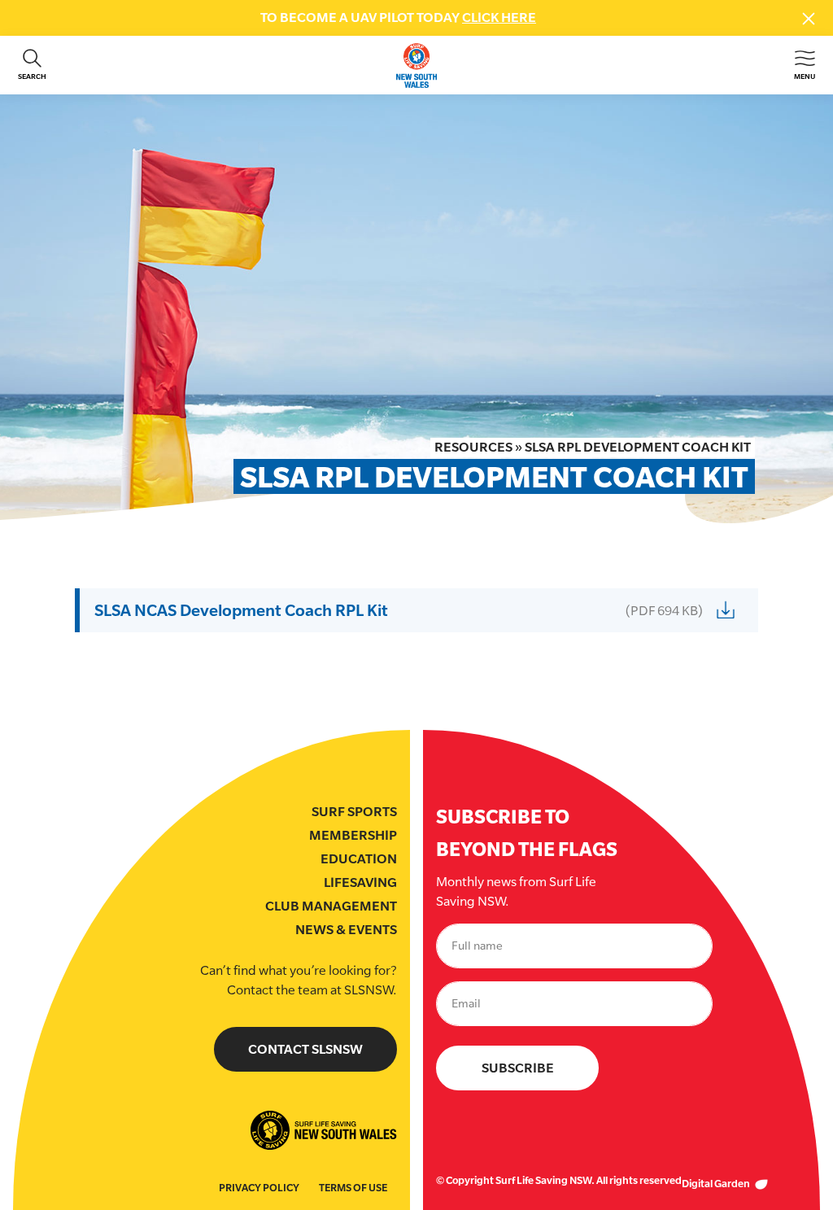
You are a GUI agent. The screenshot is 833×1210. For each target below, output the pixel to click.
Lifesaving (360, 882)
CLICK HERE (499, 17)
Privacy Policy (259, 1188)
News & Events (346, 929)
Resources (473, 447)
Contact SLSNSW (305, 1049)
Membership (353, 835)
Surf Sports (354, 811)
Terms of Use (353, 1188)
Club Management (331, 906)
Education (359, 859)
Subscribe (518, 1068)
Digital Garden (717, 1183)
